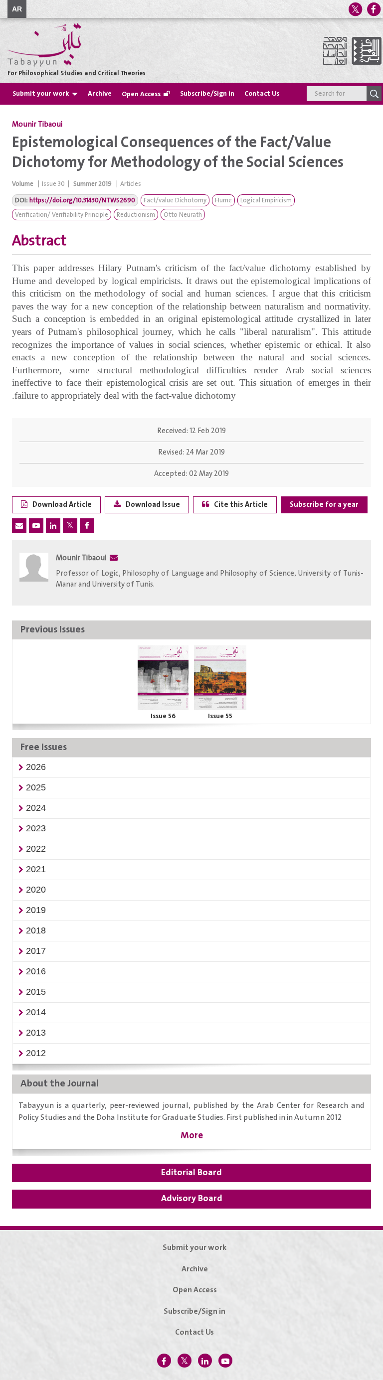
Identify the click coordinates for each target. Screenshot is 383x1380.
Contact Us (261, 93)
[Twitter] (355, 9)
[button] (36, 767)
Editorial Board (191, 1172)
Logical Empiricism (266, 200)
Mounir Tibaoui (37, 125)
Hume (223, 200)
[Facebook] (374, 9)
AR (17, 9)
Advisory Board (191, 1198)
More (192, 1135)
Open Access (141, 94)
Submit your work (40, 93)
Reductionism (136, 215)
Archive (100, 93)
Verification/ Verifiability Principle (61, 215)
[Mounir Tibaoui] (33, 574)
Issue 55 (220, 716)
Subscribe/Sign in (207, 93)
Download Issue (153, 504)
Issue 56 (163, 716)
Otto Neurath (183, 215)
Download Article (62, 504)
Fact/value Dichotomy (175, 200)
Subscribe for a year (324, 504)
